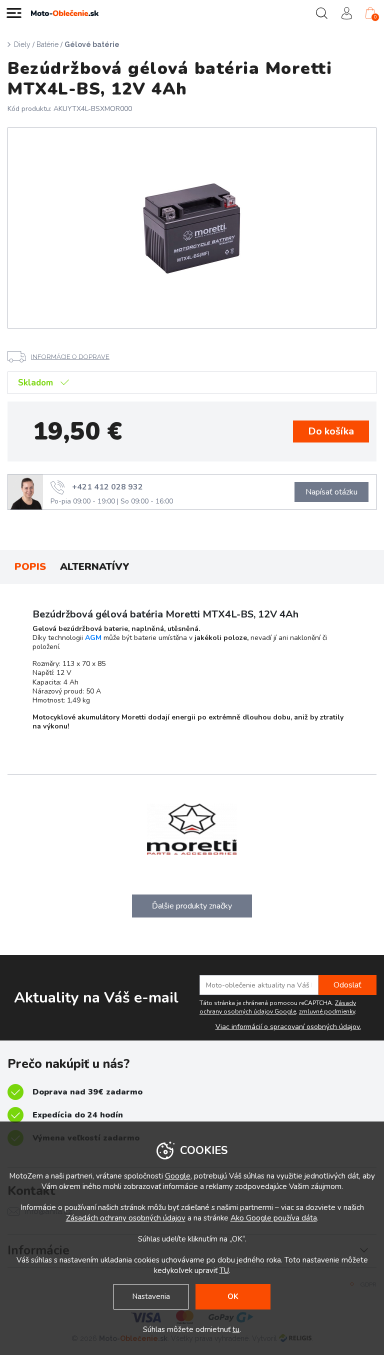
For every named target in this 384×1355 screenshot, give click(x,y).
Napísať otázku (332, 492)
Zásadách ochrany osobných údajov (126, 1218)
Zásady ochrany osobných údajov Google (278, 1007)
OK (233, 1297)
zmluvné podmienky (327, 1012)
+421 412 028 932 (107, 486)
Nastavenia (151, 1297)
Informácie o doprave (70, 356)
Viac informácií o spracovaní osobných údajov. (288, 1027)
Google (177, 1176)
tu (236, 1329)
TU (224, 1271)
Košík (375, 17)
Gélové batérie (92, 44)
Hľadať (321, 13)
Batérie (47, 44)
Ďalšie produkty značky (192, 906)
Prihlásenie (346, 13)
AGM (93, 637)
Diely (22, 44)
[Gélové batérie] (192, 228)
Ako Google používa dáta (273, 1218)
